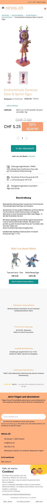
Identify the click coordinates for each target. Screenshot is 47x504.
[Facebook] (20, 408)
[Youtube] (27, 408)
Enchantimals (18, 99)
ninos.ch (14, 7)
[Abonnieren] (43, 416)
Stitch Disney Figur (32, 273)
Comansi (31, 156)
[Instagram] (14, 408)
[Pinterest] (33, 408)
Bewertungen (41, 2)
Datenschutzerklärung (8, 424)
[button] (3, 8)
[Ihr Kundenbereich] (41, 7)
